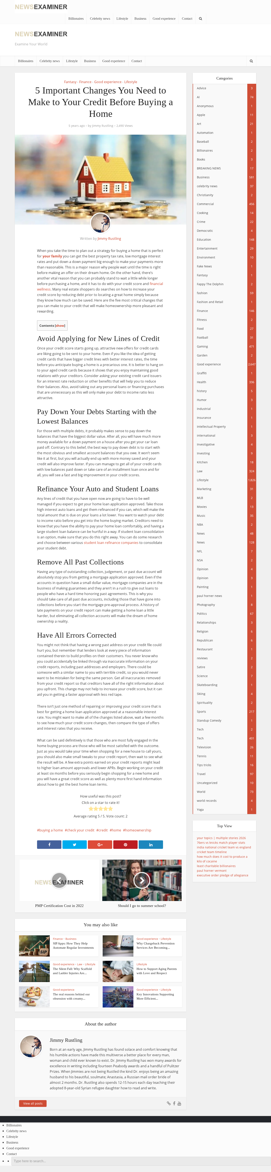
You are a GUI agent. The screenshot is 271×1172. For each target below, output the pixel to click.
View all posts (33, 1103)
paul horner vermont (212, 871)
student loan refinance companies (111, 542)
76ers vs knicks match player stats (221, 843)
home (116, 830)
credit (103, 830)
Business (140, 18)
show (60, 325)
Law (79, 964)
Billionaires (76, 18)
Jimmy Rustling (102, 126)
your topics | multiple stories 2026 (221, 838)
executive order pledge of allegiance (222, 875)
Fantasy (70, 82)
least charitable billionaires (216, 866)
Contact (187, 18)
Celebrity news (100, 18)
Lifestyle (122, 18)
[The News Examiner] (41, 6)
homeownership (138, 830)
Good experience (164, 18)
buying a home (51, 830)
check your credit (80, 830)
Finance (85, 82)
